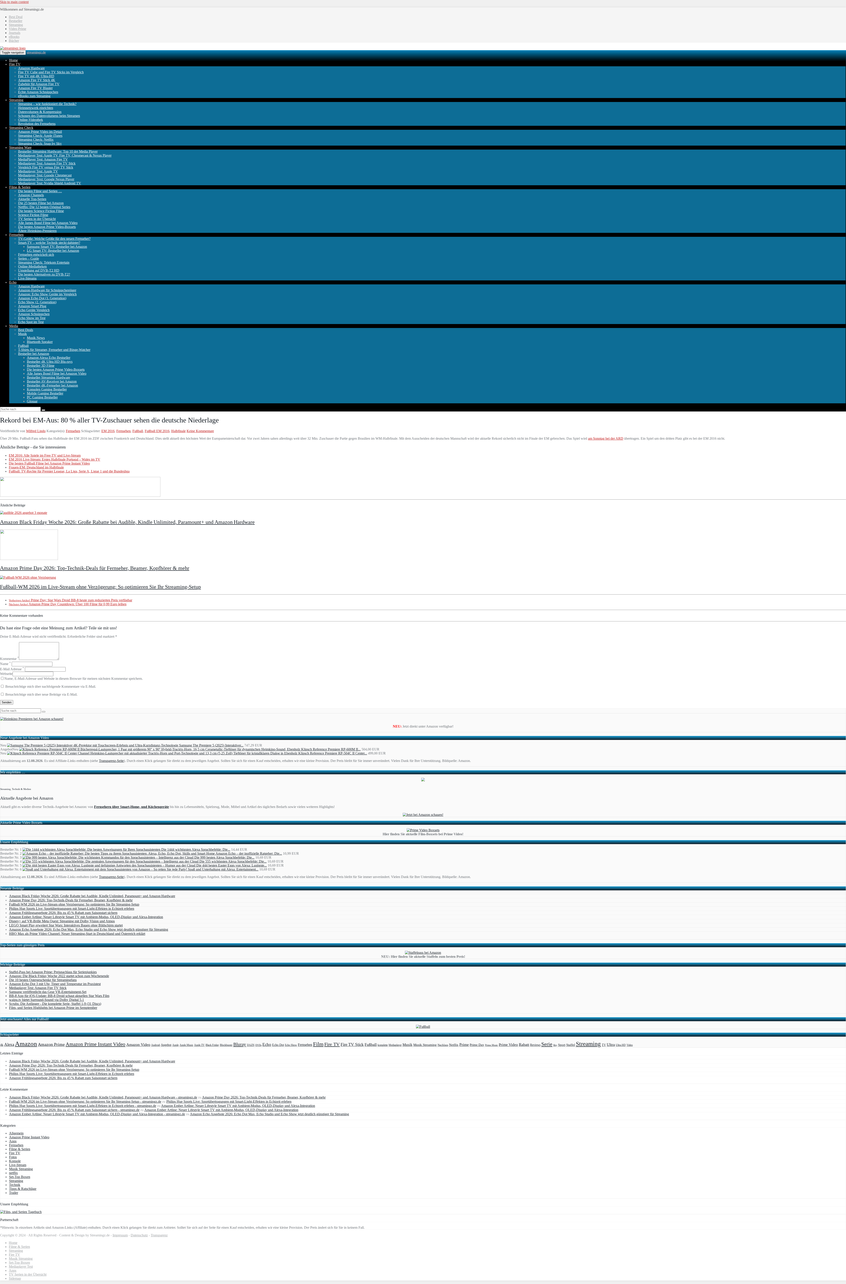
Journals (14, 33)
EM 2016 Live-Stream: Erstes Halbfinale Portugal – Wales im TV (54, 459)
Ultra (611, 1044)
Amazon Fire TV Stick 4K (36, 80)
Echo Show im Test (31, 318)
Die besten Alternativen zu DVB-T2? (44, 274)
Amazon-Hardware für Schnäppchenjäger (47, 290)
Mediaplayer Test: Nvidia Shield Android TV (49, 183)
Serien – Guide (28, 258)
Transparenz (159, 1235)
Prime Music (491, 1045)
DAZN (250, 1045)
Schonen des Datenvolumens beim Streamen (49, 116)
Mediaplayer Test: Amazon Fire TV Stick (47, 163)
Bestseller (15, 21)
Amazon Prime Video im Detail (40, 131)
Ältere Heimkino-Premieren (37, 231)
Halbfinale (178, 431)
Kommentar (9, 659)
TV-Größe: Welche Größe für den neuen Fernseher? (54, 239)
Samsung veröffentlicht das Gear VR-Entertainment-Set (47, 992)
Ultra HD (621, 1045)
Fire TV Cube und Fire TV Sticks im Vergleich (51, 72)
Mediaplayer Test (21, 1266)
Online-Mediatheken (32, 266)
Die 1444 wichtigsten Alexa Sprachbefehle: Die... (195, 849)
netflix (13, 1173)
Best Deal (15, 17)
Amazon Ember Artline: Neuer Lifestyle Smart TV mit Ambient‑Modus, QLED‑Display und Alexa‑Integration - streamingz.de (97, 1114)
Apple (175, 1045)
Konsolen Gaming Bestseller (47, 389)
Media (13, 326)
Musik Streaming (425, 1045)
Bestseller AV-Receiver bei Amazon (52, 381)
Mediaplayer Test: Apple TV (38, 171)
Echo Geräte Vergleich (34, 310)
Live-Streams (27, 278)
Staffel (570, 1045)
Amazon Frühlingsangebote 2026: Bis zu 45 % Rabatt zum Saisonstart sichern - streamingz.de (74, 1110)
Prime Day (477, 1045)
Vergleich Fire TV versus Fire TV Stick (45, 167)
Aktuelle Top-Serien (32, 199)
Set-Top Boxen (19, 1177)
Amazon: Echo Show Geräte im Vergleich (47, 294)
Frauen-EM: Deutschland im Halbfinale (36, 467)
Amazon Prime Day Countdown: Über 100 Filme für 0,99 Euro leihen (67, 604)
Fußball (23, 346)
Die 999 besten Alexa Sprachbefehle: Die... (224, 857)
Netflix (453, 1045)
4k (1, 1045)
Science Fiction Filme (33, 215)
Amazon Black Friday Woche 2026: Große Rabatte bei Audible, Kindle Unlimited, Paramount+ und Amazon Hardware (127, 522)
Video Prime (17, 29)
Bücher (14, 41)
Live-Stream (17, 1165)
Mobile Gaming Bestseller (45, 393)
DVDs (258, 1045)
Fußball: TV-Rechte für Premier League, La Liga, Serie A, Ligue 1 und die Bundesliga (69, 471)
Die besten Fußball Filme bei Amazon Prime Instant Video (49, 463)
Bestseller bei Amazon (33, 354)
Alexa (9, 1044)
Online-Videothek (30, 120)
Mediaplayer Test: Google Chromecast (45, 175)
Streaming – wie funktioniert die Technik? (47, 104)
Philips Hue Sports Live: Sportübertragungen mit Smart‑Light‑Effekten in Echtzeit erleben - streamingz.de (82, 1106)
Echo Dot (278, 1045)
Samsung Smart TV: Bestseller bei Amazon (57, 246)
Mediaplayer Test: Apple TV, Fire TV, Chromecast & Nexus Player (64, 155)
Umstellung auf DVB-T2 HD (38, 270)
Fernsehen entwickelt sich (36, 254)
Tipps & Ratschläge (22, 1189)
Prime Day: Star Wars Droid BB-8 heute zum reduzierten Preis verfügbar (70, 600)
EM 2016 (108, 431)
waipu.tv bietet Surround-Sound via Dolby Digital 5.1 (46, 1000)
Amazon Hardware (31, 68)
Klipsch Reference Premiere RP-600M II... (331, 749)
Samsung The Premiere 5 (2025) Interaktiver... (211, 745)
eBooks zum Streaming (34, 96)
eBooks (14, 37)
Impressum (120, 1235)
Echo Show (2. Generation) (37, 302)
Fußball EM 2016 (157, 431)
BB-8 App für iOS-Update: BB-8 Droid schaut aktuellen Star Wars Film (59, 996)
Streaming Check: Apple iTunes (40, 135)
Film (318, 1044)
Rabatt (524, 1044)
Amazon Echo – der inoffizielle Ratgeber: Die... (248, 853)
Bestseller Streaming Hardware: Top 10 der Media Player (58, 151)
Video (630, 1045)
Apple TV (199, 1045)
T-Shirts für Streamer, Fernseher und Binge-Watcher (54, 350)
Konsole (15, 1161)
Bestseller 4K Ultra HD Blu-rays (49, 361)
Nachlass (443, 1045)
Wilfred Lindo (36, 431)
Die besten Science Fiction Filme (41, 211)
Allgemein (16, 1133)
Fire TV (14, 64)
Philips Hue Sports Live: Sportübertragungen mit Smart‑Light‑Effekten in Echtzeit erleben (71, 908)
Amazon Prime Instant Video (95, 1044)
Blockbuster (226, 1045)
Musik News (36, 338)
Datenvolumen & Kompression (39, 112)
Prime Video (508, 1045)
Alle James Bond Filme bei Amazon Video (48, 223)
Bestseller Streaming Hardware (48, 377)
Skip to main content (14, 2)
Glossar (32, 401)
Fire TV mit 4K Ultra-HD (36, 76)
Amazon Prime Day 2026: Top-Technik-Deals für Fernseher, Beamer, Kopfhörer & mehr (94, 568)
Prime (464, 1044)
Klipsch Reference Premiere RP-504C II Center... (332, 753)
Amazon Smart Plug (32, 306)
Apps (13, 1141)
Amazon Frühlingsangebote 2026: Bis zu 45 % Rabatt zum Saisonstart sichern (63, 913)
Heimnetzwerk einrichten (35, 108)
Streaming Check (21, 128)
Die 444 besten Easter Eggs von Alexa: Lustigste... (231, 865)
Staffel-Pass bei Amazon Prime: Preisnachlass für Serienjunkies (53, 972)
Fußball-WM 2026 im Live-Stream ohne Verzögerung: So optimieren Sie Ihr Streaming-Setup (100, 587)
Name (5, 664)
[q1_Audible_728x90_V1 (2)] (80, 495)
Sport (561, 1045)
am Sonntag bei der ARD (605, 438)
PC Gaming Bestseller (42, 397)
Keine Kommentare (200, 431)
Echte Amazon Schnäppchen (38, 92)
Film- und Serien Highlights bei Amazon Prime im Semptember (53, 1008)
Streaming (16, 25)
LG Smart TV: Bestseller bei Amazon (53, 250)
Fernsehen (16, 235)
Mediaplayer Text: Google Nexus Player (46, 179)
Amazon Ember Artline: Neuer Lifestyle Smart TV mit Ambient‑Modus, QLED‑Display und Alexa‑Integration (86, 917)
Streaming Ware (20, 147)
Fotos (13, 1157)
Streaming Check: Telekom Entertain (43, 262)
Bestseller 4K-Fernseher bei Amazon (52, 385)
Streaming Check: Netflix (36, 139)
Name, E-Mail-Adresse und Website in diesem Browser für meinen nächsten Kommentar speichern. (73, 678)
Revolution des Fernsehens (37, 124)
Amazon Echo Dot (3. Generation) (42, 298)
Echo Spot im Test (31, 322)
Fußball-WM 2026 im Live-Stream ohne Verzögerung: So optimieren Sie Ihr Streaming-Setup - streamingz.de (85, 1101)
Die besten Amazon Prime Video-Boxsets (47, 227)
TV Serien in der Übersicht (37, 219)
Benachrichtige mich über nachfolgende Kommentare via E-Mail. (50, 686)
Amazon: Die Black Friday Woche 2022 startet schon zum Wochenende (59, 976)
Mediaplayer (395, 1045)
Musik (22, 334)
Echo (13, 282)
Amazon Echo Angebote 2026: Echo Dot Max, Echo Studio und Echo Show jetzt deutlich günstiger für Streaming (88, 929)
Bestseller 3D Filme (40, 365)
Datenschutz (139, 1235)
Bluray (239, 1044)
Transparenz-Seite (111, 761)
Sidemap (15, 1278)
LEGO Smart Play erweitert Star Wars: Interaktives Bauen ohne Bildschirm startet (66, 925)
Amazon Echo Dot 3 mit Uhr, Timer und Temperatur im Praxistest (55, 984)
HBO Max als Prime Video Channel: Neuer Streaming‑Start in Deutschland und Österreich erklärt (77, 934)
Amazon (26, 1043)
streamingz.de (36, 52)
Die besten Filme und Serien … (40, 191)
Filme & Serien (19, 187)
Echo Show (291, 1045)
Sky (555, 1045)
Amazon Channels (31, 195)
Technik (14, 1185)
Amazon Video (138, 1044)
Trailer (13, 1193)
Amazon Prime (51, 1044)
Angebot (166, 1045)
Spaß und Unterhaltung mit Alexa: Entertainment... (223, 869)
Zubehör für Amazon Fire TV (38, 84)
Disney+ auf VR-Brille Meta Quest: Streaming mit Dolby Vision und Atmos (62, 921)
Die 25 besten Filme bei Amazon (41, 203)
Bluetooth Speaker (40, 342)
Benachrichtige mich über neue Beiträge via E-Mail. (41, 694)
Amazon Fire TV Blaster (35, 88)
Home (13, 60)
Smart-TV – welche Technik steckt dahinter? (49, 243)
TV (604, 1045)
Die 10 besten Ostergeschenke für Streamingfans (43, 980)
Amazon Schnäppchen (34, 314)
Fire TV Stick (352, 1044)
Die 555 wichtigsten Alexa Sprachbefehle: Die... (233, 861)
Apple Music (186, 1045)
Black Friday (212, 1045)
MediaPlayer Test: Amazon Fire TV (43, 159)
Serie (546, 1044)
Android (155, 1045)
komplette (383, 1045)
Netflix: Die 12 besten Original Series (44, 207)
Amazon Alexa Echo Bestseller (48, 357)
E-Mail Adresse (12, 669)
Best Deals (25, 330)
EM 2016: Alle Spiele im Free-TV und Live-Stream (45, 455)
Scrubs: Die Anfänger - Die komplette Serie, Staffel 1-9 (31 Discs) (55, 1004)
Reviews (535, 1045)
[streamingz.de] (13, 48)
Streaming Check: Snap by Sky (40, 143)
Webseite (6, 674)
